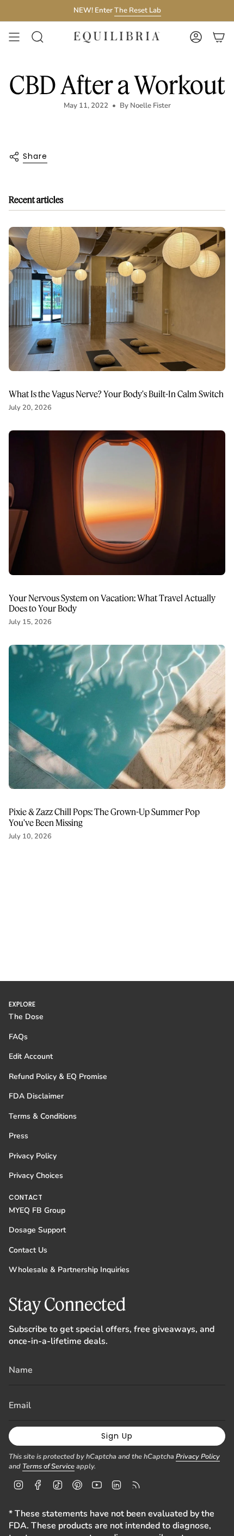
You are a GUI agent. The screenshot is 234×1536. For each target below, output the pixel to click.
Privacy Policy (33, 1156)
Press (18, 1136)
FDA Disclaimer (36, 1096)
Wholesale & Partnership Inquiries (69, 1269)
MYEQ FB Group (37, 1210)
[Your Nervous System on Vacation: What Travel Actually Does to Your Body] (117, 502)
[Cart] (218, 37)
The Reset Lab (137, 10)
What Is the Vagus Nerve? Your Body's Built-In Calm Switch (116, 393)
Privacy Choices (36, 1175)
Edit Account (31, 1056)
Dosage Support (37, 1230)
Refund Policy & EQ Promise (58, 1076)
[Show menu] (14, 37)
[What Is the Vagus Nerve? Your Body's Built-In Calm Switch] (117, 299)
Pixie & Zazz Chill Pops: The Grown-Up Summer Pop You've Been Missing (104, 816)
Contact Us (28, 1250)
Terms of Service (48, 1466)
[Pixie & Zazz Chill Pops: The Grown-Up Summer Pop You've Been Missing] (117, 717)
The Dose (26, 1016)
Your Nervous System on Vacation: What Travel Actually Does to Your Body (112, 603)
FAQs (18, 1037)
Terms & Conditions (43, 1116)
